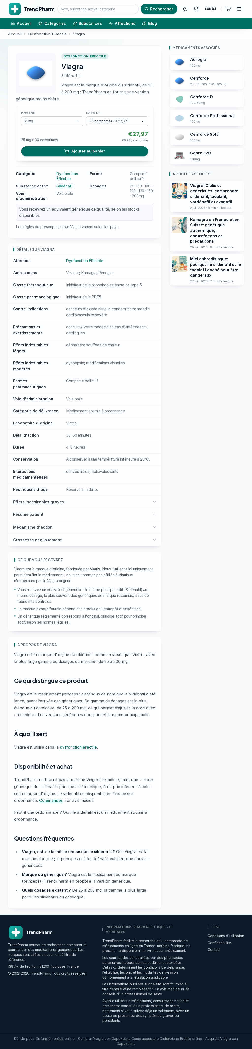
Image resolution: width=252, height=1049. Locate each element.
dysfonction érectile (78, 747)
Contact (214, 949)
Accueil (24, 23)
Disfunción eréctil (50, 1038)
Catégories (55, 23)
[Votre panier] (228, 9)
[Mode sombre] (185, 9)
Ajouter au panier (88, 151)
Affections (125, 23)
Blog (152, 23)
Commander (50, 800)
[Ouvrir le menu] (239, 9)
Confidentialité (219, 943)
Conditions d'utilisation (226, 936)
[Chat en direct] (196, 9)
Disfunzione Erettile (175, 1038)
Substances (90, 23)
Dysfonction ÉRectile (47, 34)
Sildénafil (70, 75)
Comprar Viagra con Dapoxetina (104, 1038)
